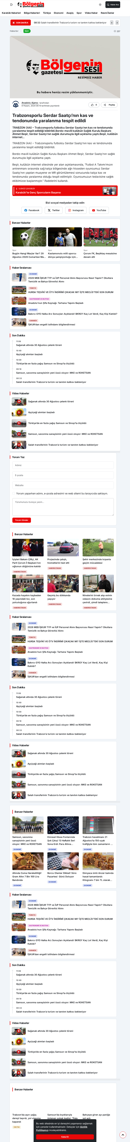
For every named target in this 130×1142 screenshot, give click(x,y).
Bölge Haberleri (32, 12)
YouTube (101, 210)
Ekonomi (58, 12)
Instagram (78, 210)
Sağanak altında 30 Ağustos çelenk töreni (39, 345)
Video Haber (91, 12)
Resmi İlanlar (107, 12)
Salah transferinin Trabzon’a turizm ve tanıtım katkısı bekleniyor (51, 382)
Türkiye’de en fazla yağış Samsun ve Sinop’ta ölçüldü (45, 363)
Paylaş (112, 105)
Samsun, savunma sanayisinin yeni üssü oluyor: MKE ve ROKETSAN (53, 372)
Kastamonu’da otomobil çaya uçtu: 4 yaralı (62, 22)
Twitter (56, 210)
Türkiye (47, 12)
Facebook (34, 210)
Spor (79, 12)
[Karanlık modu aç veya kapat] (100, 4)
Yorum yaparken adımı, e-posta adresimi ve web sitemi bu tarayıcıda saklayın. (62, 493)
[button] (112, 22)
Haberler (14, 31)
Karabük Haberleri (11, 12)
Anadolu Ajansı (30, 102)
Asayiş (69, 12)
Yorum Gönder (21, 520)
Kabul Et (65, 1137)
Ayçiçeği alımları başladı (29, 354)
